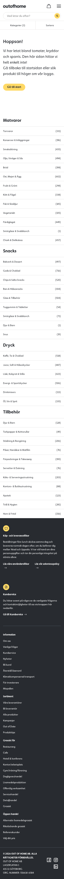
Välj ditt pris (9, 838)
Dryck (9, 345)
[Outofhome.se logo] (14, 6)
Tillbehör (11, 411)
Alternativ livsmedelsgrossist (17, 820)
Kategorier (17, 25)
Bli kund (7, 664)
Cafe (5, 752)
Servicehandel (10, 794)
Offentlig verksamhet (14, 788)
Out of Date (9, 726)
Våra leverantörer (12, 702)
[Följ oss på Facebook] (49, 860)
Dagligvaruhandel (12, 776)
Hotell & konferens (12, 758)
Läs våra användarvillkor (16, 564)
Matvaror (12, 120)
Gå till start (14, 87)
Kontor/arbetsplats (13, 764)
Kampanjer (9, 720)
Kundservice (9, 652)
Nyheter (7, 658)
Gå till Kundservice (13, 614)
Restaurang (9, 746)
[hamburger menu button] (58, 6)
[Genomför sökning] (57, 16)
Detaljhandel (10, 800)
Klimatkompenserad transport (18, 676)
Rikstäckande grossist (14, 826)
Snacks (9, 250)
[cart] (48, 6)
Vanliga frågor (10, 647)
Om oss (7, 641)
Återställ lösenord (12, 670)
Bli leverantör (10, 708)
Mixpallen (8, 688)
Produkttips (9, 732)
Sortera (50, 25)
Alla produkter (10, 714)
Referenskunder (11, 832)
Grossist (7, 806)
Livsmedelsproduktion (14, 782)
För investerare (11, 682)
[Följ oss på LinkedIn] (56, 867)
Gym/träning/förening (15, 770)
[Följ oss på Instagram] (56, 860)
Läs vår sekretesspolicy (47, 564)
